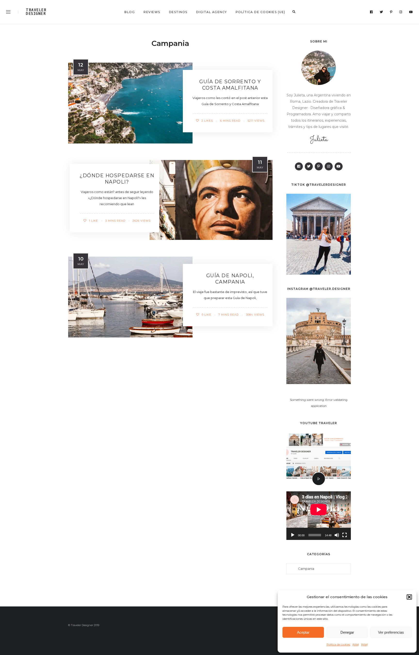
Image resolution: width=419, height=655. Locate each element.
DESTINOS (178, 12)
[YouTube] (411, 12)
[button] (409, 597)
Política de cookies (338, 644)
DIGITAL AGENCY (211, 12)
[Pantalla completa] (344, 535)
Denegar (347, 632)
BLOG (129, 12)
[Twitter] (381, 12)
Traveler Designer (36, 12)
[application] (318, 515)
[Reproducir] (292, 535)
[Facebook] (371, 12)
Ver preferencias (391, 632)
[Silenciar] (336, 535)
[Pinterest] (391, 12)
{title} (356, 644)
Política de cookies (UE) (260, 12)
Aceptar (303, 632)
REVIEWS (152, 12)
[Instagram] (400, 12)
